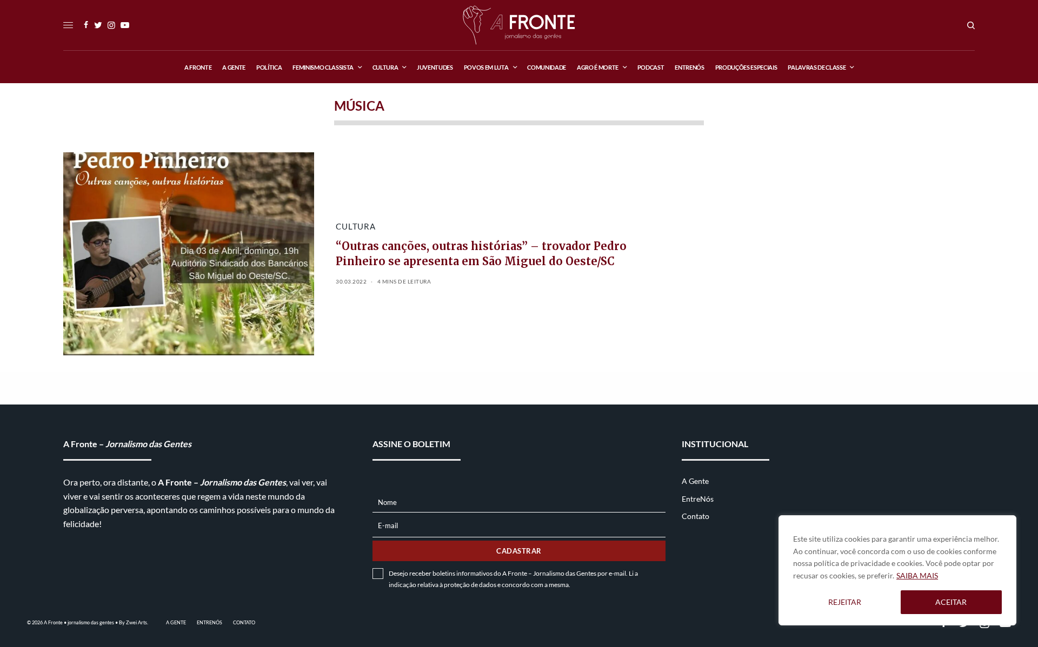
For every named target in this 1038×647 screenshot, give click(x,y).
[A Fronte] (518, 25)
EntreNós (698, 498)
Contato (695, 516)
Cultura (355, 226)
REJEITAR (844, 601)
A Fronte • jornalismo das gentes (79, 622)
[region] (897, 570)
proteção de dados (470, 585)
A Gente (695, 481)
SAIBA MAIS (917, 575)
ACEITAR (951, 601)
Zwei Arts (136, 622)
